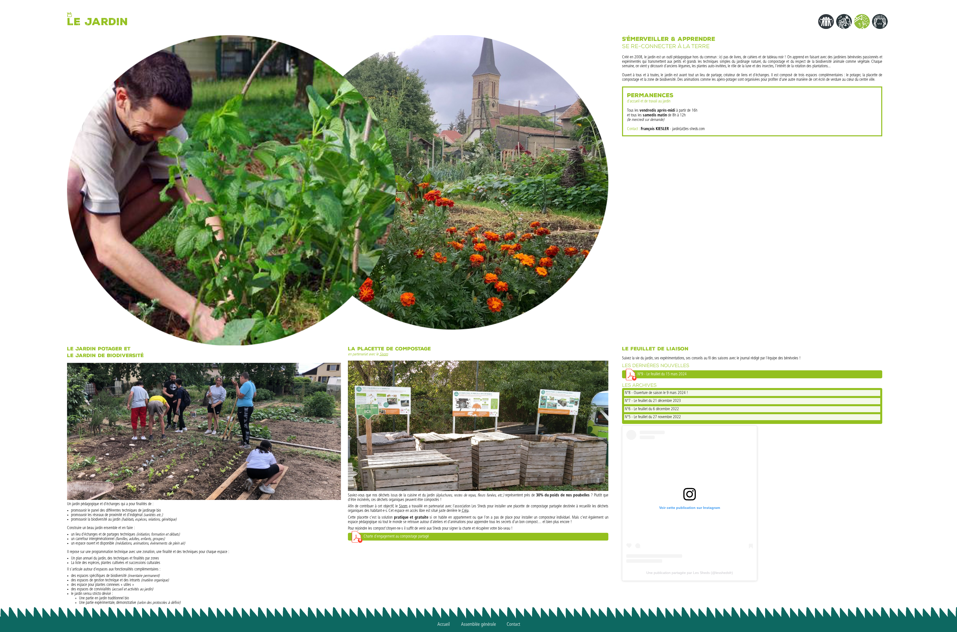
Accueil (443, 624)
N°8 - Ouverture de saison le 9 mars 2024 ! (656, 393)
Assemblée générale (478, 624)
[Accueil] (69, 14)
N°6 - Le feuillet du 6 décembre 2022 (652, 409)
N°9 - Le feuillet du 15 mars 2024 (662, 374)
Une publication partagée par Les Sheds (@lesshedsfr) (689, 573)
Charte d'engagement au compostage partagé (396, 536)
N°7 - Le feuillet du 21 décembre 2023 (653, 401)
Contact (513, 624)
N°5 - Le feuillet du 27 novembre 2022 (653, 417)
